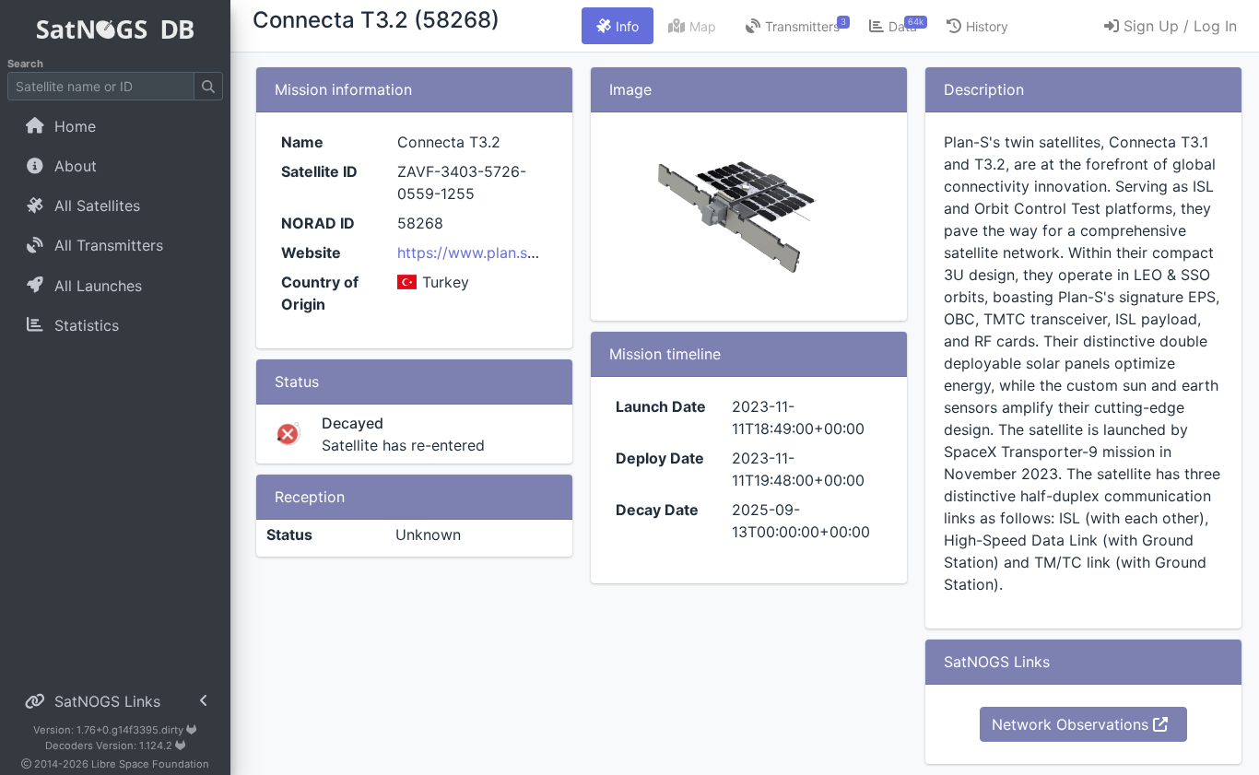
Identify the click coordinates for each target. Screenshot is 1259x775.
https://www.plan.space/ (482, 252)
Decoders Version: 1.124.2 (110, 745)
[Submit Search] (208, 86)
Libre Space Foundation (150, 763)
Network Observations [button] (1072, 724)
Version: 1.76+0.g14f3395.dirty (109, 729)
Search (25, 63)
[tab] (617, 25)
